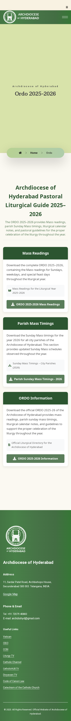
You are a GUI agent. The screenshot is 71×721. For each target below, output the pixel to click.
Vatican (7, 636)
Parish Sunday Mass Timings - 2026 (38, 379)
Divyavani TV (10, 674)
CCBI (5, 649)
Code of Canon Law (13, 681)
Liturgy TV (8, 655)
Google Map (10, 594)
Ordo (49, 152)
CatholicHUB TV (11, 668)
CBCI (5, 643)
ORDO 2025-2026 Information (38, 458)
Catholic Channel (12, 662)
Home (34, 152)
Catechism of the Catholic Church (21, 687)
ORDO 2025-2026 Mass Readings (38, 304)
